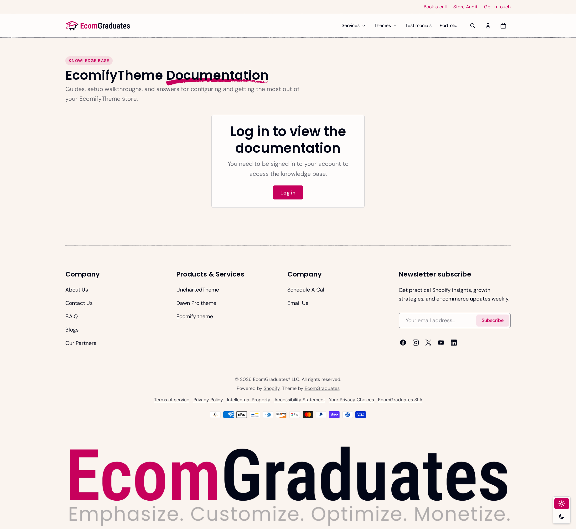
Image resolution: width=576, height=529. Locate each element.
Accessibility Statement (299, 400)
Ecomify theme (194, 316)
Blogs (72, 329)
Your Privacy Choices (351, 400)
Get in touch (497, 7)
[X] (428, 342)
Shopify (272, 388)
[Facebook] (403, 342)
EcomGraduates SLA (400, 400)
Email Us (297, 303)
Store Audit (465, 7)
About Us (76, 289)
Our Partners (80, 343)
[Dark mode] (561, 516)
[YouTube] (441, 342)
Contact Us (79, 303)
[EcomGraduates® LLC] (98, 25)
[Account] (488, 25)
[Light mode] (561, 503)
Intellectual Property (248, 400)
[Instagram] (415, 342)
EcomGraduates (322, 388)
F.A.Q (71, 316)
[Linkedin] (453, 342)
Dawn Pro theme (196, 303)
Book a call (435, 7)
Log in (288, 192)
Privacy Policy (208, 400)
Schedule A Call (306, 289)
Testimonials (418, 25)
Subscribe (493, 321)
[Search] (472, 25)
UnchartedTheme (197, 289)
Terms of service (171, 400)
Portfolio (448, 25)
